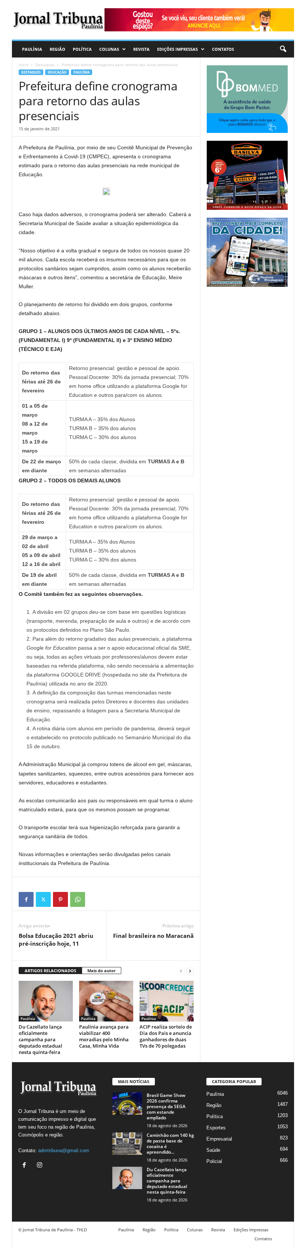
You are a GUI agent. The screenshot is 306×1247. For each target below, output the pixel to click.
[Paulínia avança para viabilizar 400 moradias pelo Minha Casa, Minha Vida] (106, 1001)
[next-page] (190, 971)
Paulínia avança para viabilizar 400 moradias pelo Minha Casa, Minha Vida (104, 1036)
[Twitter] (43, 899)
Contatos (223, 49)
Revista (141, 49)
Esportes (216, 1128)
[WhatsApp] (77, 899)
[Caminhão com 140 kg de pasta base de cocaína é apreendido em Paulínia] (127, 1143)
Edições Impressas (177, 49)
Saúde (213, 1150)
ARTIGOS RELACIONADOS (50, 970)
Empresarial (219, 1139)
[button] (283, 49)
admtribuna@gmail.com (63, 1150)
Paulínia (32, 49)
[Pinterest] (60, 899)
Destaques (44, 64)
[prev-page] (181, 971)
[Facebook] (26, 899)
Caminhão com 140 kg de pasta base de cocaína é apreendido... (170, 1143)
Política (82, 49)
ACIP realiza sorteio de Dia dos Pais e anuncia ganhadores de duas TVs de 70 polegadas (166, 1036)
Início (23, 64)
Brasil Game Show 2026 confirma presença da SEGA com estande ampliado (166, 1106)
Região (57, 49)
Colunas (109, 49)
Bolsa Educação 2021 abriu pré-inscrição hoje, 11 (56, 939)
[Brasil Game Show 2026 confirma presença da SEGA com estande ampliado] (127, 1103)
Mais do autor (101, 970)
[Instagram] (40, 1166)
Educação (57, 72)
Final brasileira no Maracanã (153, 935)
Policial (214, 1161)
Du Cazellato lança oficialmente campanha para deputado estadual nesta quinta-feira (40, 1039)
